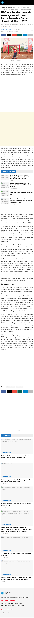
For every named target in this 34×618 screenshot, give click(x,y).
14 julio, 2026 (5, 507)
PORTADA (3, 603)
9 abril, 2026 (4, 581)
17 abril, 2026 (5, 557)
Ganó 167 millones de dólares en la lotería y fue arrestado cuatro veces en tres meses (20, 185)
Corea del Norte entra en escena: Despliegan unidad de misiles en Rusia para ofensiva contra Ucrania (20, 177)
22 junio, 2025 (17, 29)
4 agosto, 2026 (14, 188)
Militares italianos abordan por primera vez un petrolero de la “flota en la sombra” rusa (21, 192)
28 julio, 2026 (14, 204)
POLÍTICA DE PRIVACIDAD (7, 605)
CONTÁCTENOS (20, 605)
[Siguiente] (18, 209)
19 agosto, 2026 (5, 459)
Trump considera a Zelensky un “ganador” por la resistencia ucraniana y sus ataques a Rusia (21, 200)
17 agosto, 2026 (5, 483)
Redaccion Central (6, 29)
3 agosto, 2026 (14, 196)
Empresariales (9, 7)
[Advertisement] (17, 94)
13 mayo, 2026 (5, 533)
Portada (3, 7)
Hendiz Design (25, 597)
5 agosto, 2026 (14, 180)
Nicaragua (19, 386)
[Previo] (15, 209)
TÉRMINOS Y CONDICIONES (15, 603)
